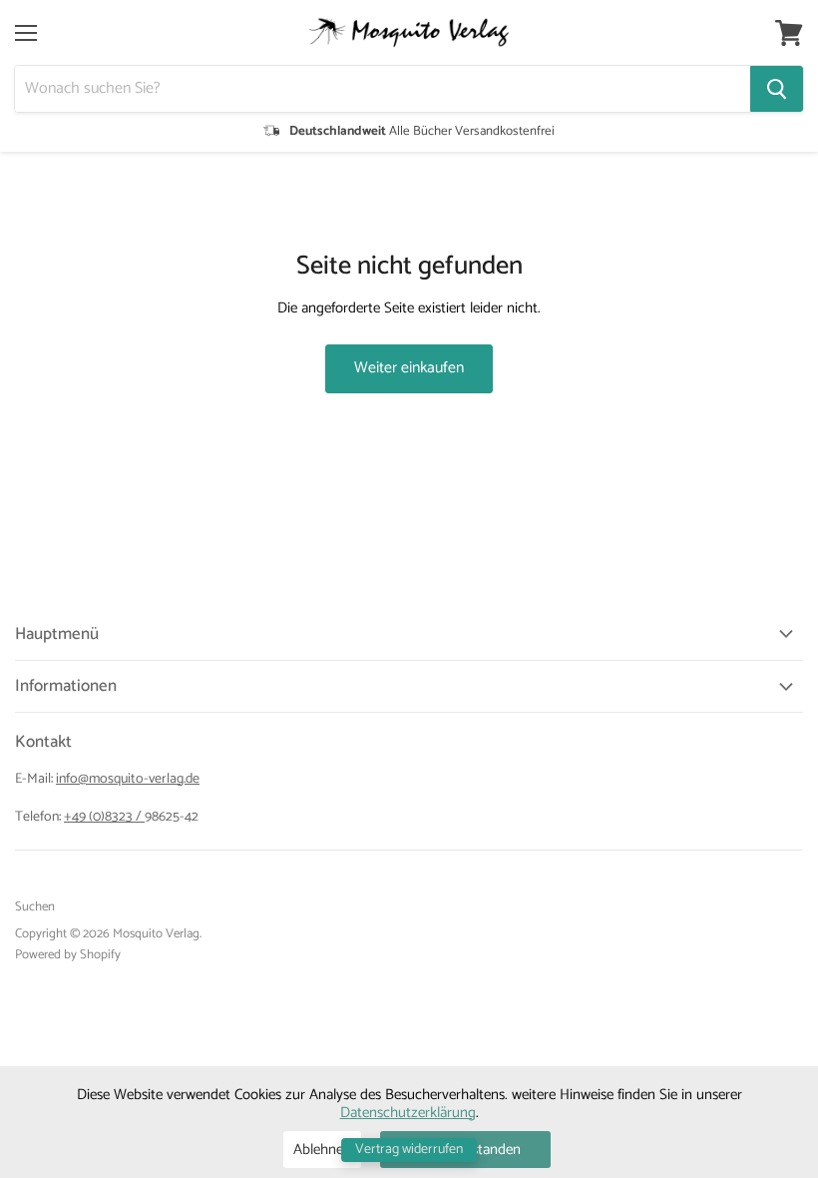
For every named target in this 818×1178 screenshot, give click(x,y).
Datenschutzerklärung (408, 1112)
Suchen (35, 906)
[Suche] (776, 89)
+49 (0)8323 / (104, 817)
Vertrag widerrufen (409, 1149)
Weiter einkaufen (409, 368)
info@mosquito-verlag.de (128, 779)
